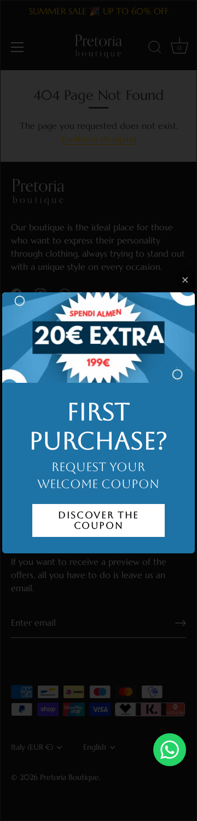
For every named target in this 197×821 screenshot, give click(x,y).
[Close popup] (185, 280)
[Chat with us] (169, 749)
